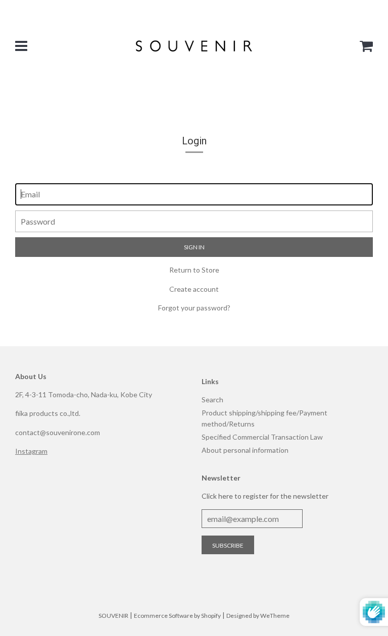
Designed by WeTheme (257, 615)
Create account (194, 289)
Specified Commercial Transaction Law (262, 437)
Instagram (31, 451)
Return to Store (194, 270)
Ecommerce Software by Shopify (177, 615)
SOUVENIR (113, 615)
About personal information (245, 450)
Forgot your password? (194, 307)
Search (212, 399)
